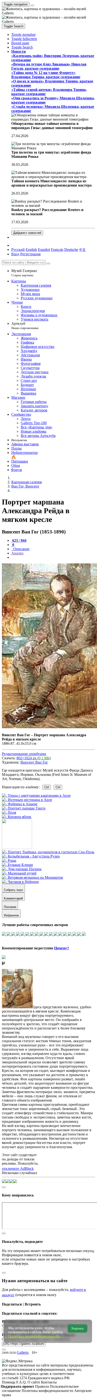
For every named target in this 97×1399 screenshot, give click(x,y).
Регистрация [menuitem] (30, 254)
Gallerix (23, 1352)
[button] (23, 35)
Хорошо (77, 1328)
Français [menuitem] (57, 250)
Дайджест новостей (27, 233)
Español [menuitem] (44, 250)
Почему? (61, 948)
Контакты (49, 1382)
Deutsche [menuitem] (71, 250)
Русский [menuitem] (18, 250)
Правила (42, 1386)
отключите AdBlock (18, 1169)
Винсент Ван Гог (34, 762)
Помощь (9, 1382)
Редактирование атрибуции (24, 754)
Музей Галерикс (24, 273)
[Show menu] (32, 5)
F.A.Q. (22, 1382)
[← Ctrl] (16, 817)
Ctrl (46, 787)
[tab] (18, 540)
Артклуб (24, 325)
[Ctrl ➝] (48, 852)
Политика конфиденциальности (48, 1391)
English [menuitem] (31, 250)
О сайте (34, 1382)
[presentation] (53, 557)
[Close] (48, 263)
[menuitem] (82, 250)
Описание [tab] (20, 549)
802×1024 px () (33, 758)
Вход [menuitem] (15, 254)
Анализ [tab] (17, 553)
